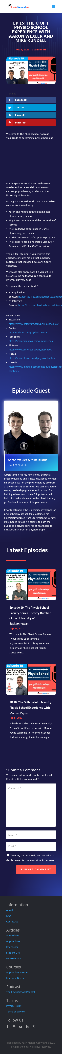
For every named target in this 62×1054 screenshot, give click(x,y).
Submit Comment (36, 869)
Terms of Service (15, 1011)
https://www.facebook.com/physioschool (31, 341)
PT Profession (13, 958)
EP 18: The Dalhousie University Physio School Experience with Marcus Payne (30, 707)
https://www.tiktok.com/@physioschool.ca (32, 358)
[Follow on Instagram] (14, 1026)
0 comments (39, 49)
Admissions (12, 935)
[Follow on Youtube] (20, 1026)
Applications (13, 941)
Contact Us (12, 921)
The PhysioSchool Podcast (20, 992)
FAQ (8, 915)
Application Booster (17, 972)
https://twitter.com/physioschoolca (28, 332)
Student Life (13, 952)
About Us (11, 910)
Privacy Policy (13, 1005)
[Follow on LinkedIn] (27, 1026)
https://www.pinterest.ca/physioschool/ (30, 349)
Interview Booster (16, 978)
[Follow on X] (34, 1026)
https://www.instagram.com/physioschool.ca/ (34, 323)
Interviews (12, 947)
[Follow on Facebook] (7, 1026)
